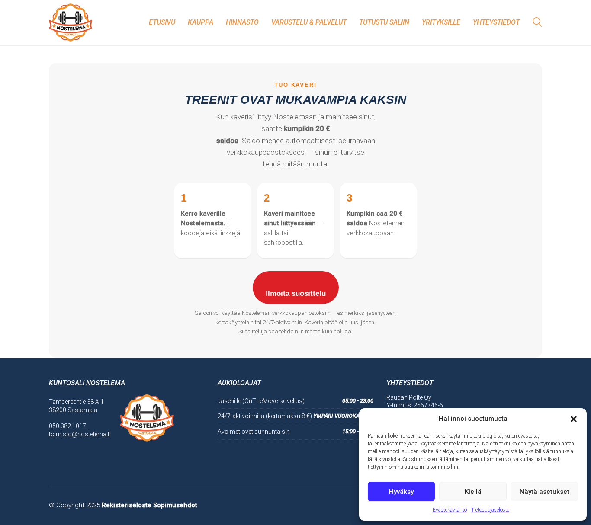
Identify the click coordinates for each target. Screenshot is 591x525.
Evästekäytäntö (450, 510)
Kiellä (473, 492)
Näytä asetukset (544, 492)
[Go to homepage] (70, 22)
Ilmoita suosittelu (296, 293)
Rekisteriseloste (126, 505)
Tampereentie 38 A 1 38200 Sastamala (76, 405)
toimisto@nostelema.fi (80, 434)
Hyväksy (401, 492)
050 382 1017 (67, 426)
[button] (573, 419)
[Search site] (537, 23)
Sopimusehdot (175, 505)
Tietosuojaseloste (490, 510)
